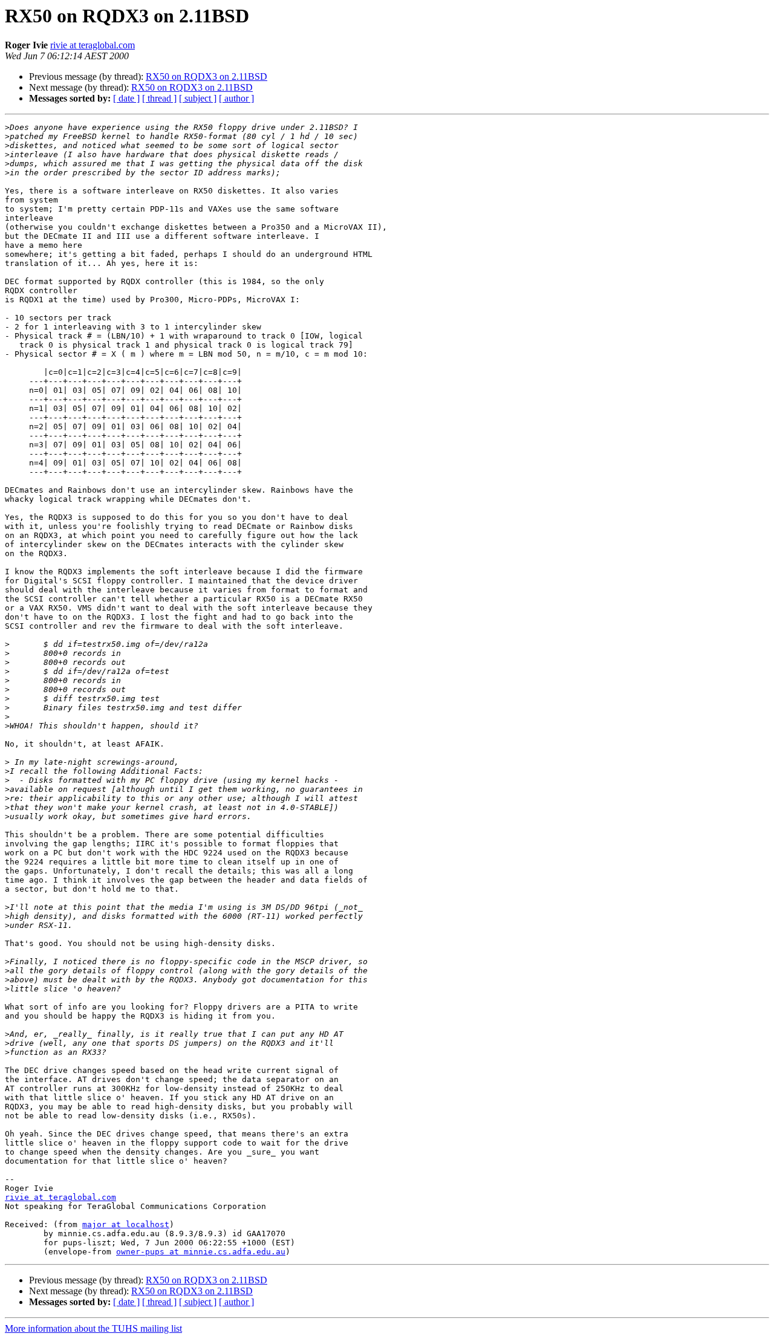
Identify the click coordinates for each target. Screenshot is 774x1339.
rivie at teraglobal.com (92, 45)
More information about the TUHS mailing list (93, 1328)
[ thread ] (159, 98)
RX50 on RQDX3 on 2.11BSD (206, 76)
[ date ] (126, 98)
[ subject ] (197, 98)
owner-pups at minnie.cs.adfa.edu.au (200, 1251)
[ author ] (236, 98)
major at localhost (125, 1224)
